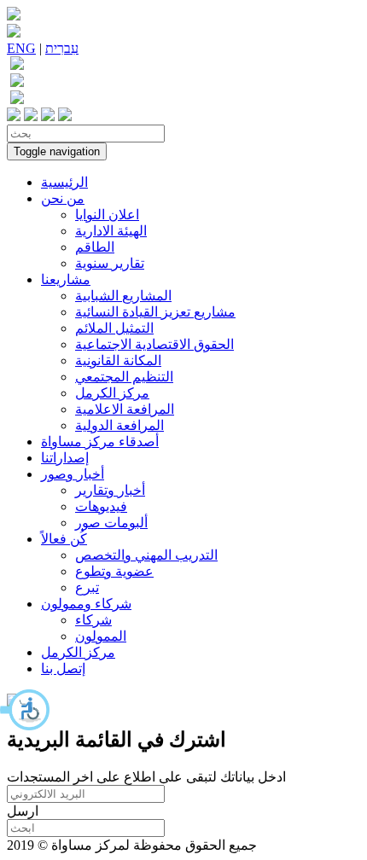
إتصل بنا (63, 668)
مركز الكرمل (112, 393)
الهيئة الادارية (111, 231)
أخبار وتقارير (110, 490)
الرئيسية (64, 182)
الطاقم (94, 247)
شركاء (93, 620)
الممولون (100, 636)
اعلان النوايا (107, 214)
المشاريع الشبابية (123, 295)
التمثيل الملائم (114, 328)
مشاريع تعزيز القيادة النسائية (155, 312)
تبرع (87, 587)
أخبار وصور (72, 474)
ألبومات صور (111, 522)
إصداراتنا (65, 457)
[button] (25, 710)
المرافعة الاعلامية (124, 409)
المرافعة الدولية (119, 425)
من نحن (62, 198)
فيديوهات (101, 506)
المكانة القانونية (118, 360)
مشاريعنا (65, 279)
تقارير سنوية (109, 263)
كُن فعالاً (64, 539)
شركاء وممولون (86, 603)
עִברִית (62, 48)
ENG (21, 48)
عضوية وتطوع (114, 571)
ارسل (22, 811)
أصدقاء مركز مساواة (100, 441)
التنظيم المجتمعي (124, 376)
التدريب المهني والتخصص (146, 555)
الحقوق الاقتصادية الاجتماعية (154, 344)
